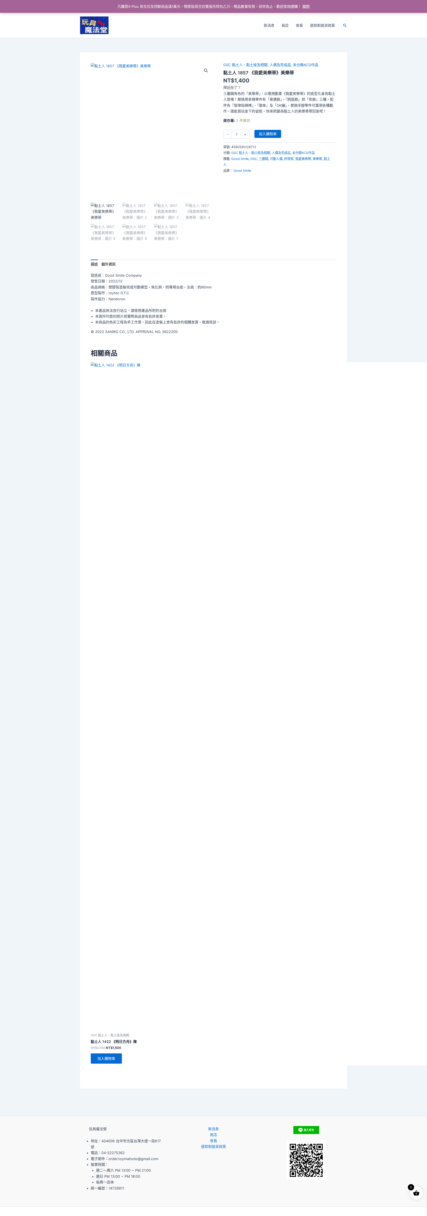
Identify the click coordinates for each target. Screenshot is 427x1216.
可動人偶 (276, 159)
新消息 (269, 25)
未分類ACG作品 (305, 65)
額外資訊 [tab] (108, 264)
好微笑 (289, 159)
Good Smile (240, 159)
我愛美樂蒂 (303, 159)
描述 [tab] (94, 264)
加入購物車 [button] (106, 1058)
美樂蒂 (317, 159)
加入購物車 (268, 134)
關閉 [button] (306, 6)
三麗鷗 (263, 159)
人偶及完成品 (280, 65)
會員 (299, 25)
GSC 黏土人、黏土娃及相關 (245, 65)
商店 (285, 25)
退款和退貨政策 (322, 25)
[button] (345, 25)
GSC (253, 159)
